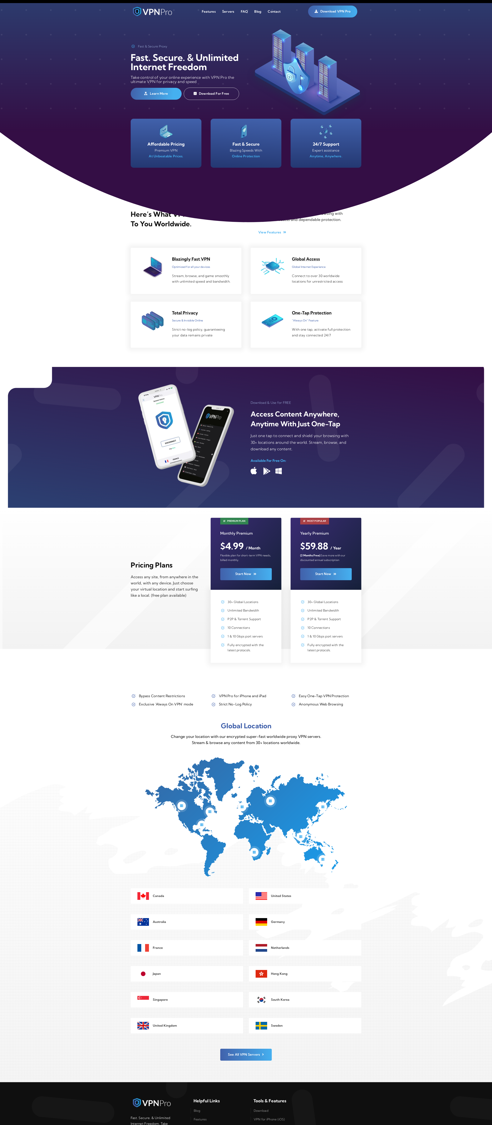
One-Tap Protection (312, 312)
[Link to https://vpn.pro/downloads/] (254, 470)
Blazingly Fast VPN (191, 259)
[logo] (152, 8)
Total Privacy (185, 312)
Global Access (306, 259)
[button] (181, 805)
